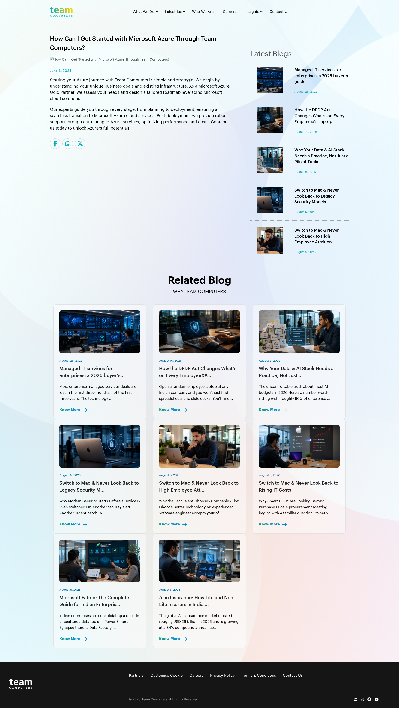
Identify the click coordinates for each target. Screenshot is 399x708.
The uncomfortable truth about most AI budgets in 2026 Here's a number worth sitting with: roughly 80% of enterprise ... (294, 393)
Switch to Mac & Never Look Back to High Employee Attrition (316, 236)
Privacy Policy (222, 675)
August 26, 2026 (70, 360)
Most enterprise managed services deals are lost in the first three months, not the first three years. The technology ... (97, 393)
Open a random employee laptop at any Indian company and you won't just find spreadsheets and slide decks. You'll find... (196, 393)
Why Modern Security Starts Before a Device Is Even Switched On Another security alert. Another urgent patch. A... (99, 507)
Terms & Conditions (259, 675)
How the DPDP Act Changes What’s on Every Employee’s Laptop (319, 116)
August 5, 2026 (70, 475)
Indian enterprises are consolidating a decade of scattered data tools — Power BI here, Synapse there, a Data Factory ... (99, 622)
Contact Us (293, 675)
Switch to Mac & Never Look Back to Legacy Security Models (316, 196)
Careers (196, 675)
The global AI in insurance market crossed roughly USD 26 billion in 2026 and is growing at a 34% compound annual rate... (199, 622)
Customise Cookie (167, 675)
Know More (70, 410)
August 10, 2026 (170, 360)
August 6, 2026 (269, 360)
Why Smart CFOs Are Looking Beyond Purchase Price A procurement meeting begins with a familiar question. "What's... (295, 507)
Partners (136, 675)
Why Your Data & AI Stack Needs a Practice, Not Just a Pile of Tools (321, 156)
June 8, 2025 (60, 71)
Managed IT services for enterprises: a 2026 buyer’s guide (321, 75)
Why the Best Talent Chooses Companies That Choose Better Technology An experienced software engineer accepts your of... (199, 507)
